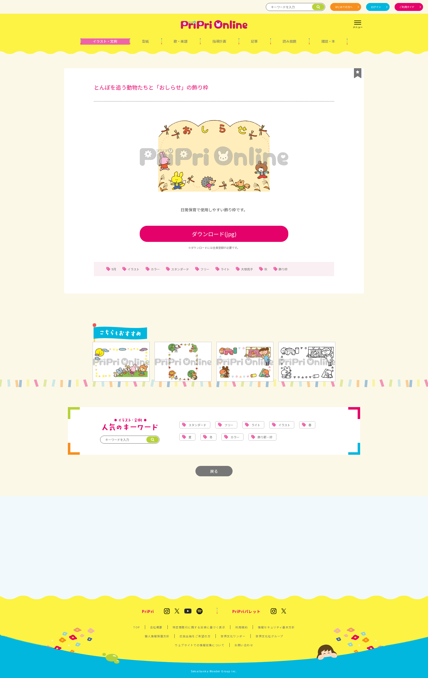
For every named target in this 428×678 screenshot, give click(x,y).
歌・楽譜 (180, 41)
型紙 (145, 41)
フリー (204, 269)
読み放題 (289, 41)
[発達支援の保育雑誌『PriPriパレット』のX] (283, 611)
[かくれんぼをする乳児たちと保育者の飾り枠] (244, 362)
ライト (225, 269)
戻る (214, 471)
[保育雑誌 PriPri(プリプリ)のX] (177, 611)
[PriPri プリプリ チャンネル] (187, 611)
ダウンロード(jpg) (214, 234)
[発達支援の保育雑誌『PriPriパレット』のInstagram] (273, 611)
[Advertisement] (214, 546)
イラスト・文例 (105, 41)
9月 (113, 269)
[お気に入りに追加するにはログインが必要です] (357, 73)
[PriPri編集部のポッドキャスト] (199, 611)
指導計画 (219, 41)
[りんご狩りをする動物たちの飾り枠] (183, 362)
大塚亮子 (247, 269)
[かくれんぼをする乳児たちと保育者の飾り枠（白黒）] (306, 362)
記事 (254, 41)
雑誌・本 (328, 41)
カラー (155, 269)
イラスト (133, 269)
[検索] (318, 7)
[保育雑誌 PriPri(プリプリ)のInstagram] (167, 611)
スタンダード (180, 269)
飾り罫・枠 (265, 437)
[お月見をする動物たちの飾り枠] (121, 362)
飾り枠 (283, 269)
